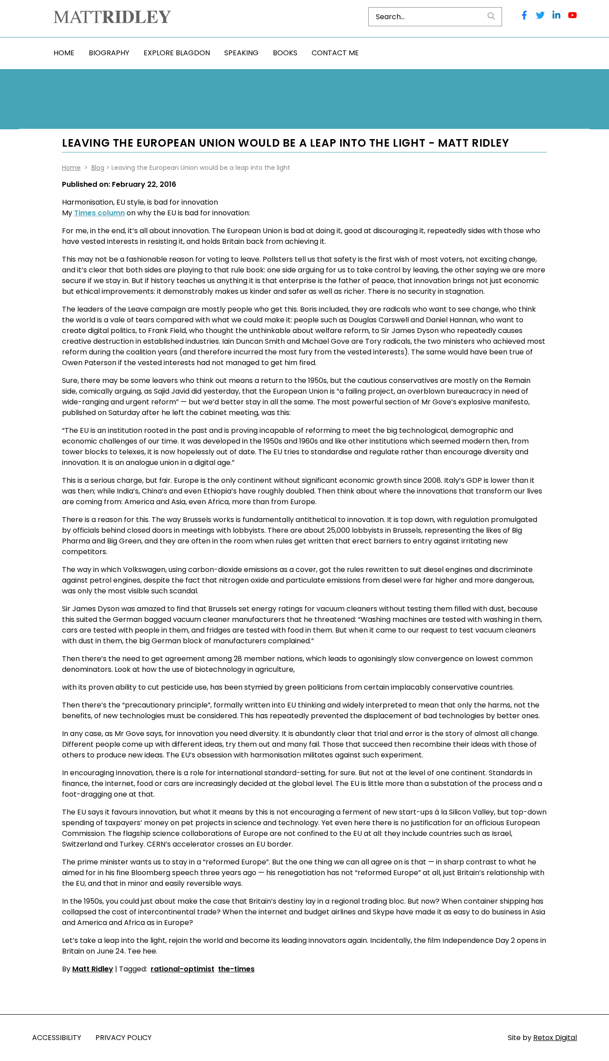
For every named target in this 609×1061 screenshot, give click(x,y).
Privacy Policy (123, 1037)
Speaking (241, 53)
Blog (97, 167)
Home (63, 53)
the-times (236, 969)
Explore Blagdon (177, 53)
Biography (109, 53)
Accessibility (56, 1037)
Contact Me (335, 53)
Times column (99, 213)
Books (285, 53)
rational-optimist (182, 969)
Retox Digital (555, 1037)
